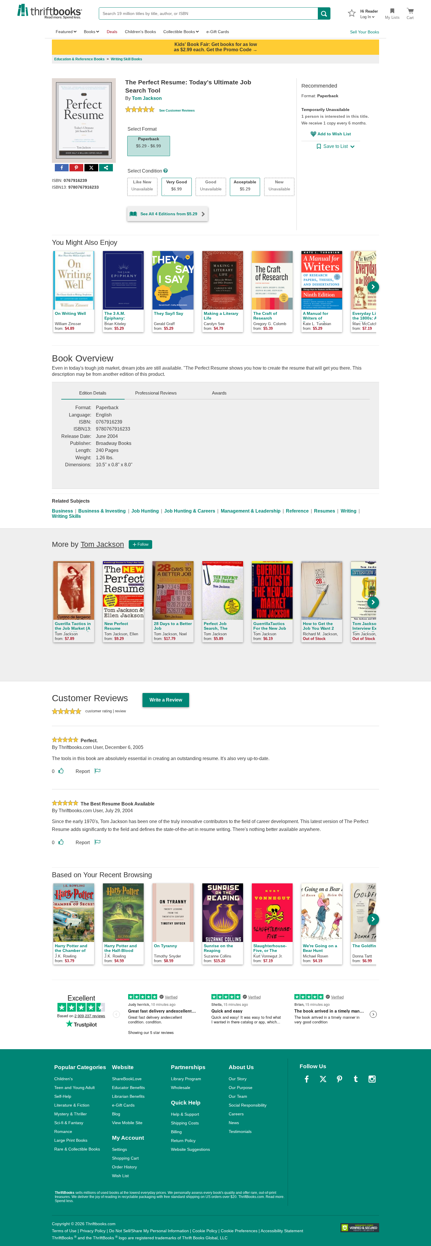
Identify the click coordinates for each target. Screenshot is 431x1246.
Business (62, 510)
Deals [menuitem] (112, 31)
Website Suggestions (190, 1149)
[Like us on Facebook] (307, 1079)
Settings (119, 1149)
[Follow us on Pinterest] (339, 1079)
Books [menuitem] (89, 31)
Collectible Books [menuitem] (179, 31)
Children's (63, 1078)
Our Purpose (240, 1087)
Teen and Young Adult (74, 1087)
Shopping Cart (125, 1158)
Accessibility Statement (282, 1230)
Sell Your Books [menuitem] (364, 32)
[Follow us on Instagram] (372, 1079)
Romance (63, 1131)
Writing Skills (66, 516)
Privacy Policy (93, 1230)
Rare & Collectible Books (77, 1149)
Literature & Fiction (71, 1105)
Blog (116, 1114)
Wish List (120, 1175)
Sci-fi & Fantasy (68, 1122)
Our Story (238, 1078)
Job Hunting (145, 510)
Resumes (324, 510)
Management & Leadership (251, 510)
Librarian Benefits (128, 1096)
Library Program (186, 1078)
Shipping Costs (185, 1123)
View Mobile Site (127, 1122)
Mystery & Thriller (70, 1114)
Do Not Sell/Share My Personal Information (149, 1230)
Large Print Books (70, 1140)
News (234, 1122)
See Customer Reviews (177, 110)
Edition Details (92, 392)
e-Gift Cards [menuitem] (217, 31)
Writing (349, 510)
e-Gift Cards (123, 1105)
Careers (236, 1114)
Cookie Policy (204, 1230)
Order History (124, 1167)
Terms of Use (64, 1230)
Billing (176, 1131)
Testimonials (240, 1131)
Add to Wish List (334, 134)
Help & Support (185, 1114)
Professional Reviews (156, 392)
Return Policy (183, 1140)
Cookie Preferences (239, 1230)
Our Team (238, 1096)
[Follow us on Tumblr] (356, 1079)
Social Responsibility (248, 1105)
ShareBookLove (127, 1078)
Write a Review (166, 699)
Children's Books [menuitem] (140, 31)
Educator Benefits (128, 1087)
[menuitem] (369, 12)
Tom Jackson (147, 98)
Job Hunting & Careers (189, 510)
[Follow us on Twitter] (323, 1079)
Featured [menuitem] (64, 31)
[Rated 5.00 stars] (140, 110)
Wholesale (180, 1087)
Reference (297, 510)
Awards (219, 392)
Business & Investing (102, 510)
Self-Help (62, 1096)
